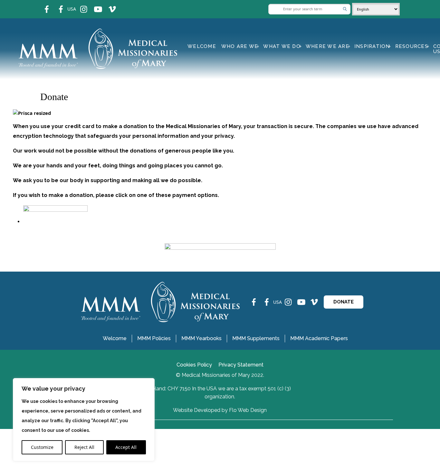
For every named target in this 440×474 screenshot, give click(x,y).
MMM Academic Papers (319, 338)
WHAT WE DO (282, 46)
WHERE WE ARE (327, 46)
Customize (42, 447)
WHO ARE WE (239, 46)
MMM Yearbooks (201, 338)
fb (42, 5)
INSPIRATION (372, 46)
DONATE (343, 302)
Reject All (84, 447)
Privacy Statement (240, 365)
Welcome (201, 46)
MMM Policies (154, 338)
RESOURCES (411, 46)
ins (79, 5)
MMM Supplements (256, 338)
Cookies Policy (194, 365)
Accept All (126, 447)
